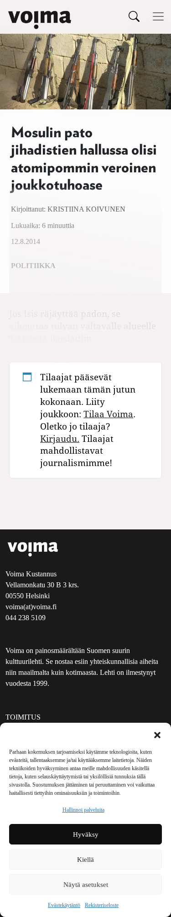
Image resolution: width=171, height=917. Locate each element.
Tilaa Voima (108, 414)
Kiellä (85, 859)
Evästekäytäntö (64, 905)
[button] (157, 734)
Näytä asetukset (85, 884)
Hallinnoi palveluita (83, 810)
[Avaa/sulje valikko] (158, 16)
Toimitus (23, 717)
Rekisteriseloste (102, 905)
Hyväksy (85, 834)
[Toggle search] (134, 16)
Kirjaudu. (59, 438)
